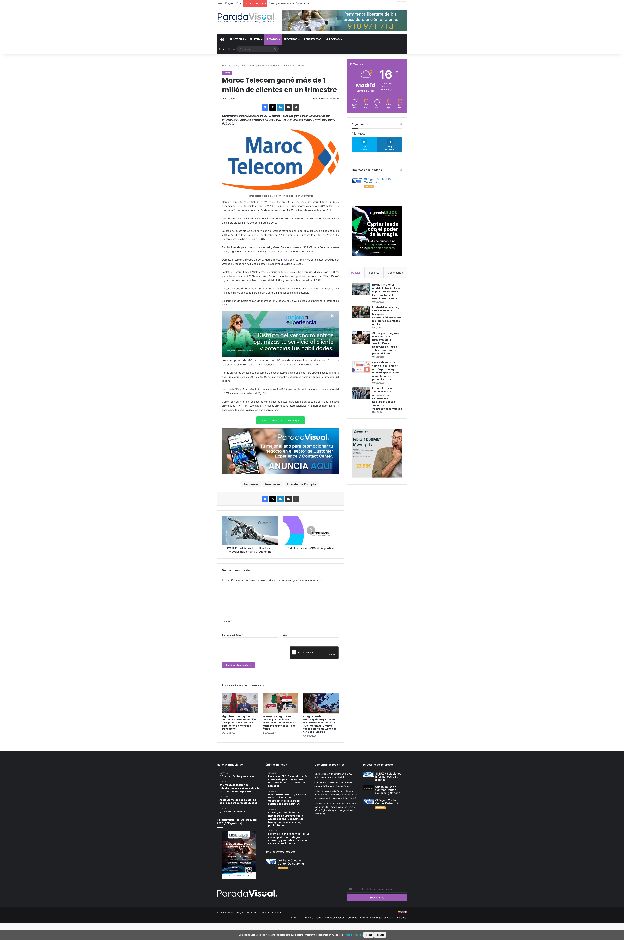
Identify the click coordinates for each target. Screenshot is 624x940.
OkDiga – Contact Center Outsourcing (380, 181)
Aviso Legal (376, 917)
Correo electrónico (232, 635)
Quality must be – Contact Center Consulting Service (387, 789)
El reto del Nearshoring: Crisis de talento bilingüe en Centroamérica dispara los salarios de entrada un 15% (386, 316)
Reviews (334, 39)
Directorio (308, 917)
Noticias (238, 39)
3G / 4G (240, 218)
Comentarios (395, 272)
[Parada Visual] (247, 18)
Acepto (368, 934)
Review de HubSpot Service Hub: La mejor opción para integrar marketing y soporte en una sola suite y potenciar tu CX (386, 371)
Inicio (227, 65)
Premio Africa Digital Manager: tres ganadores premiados (334, 810)
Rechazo (380, 934)
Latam (256, 39)
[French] (405, 912)
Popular (355, 272)
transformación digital (302, 484)
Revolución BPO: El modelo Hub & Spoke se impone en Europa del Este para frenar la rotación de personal (386, 291)
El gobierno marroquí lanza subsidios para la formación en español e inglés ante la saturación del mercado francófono (239, 722)
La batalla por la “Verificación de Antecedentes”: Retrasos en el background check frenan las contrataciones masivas (387, 398)
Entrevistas (313, 39)
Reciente (374, 272)
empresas (251, 484)
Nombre (227, 621)
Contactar (389, 917)
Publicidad (401, 917)
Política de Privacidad (357, 917)
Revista (319, 917)
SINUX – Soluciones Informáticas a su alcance (388, 776)
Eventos (291, 39)
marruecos (273, 484)
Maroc (273, 39)
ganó (286, 259)
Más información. (354, 934)
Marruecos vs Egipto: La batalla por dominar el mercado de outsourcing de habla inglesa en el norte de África (279, 722)
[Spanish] (399, 912)
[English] (402, 912)
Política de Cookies (334, 917)
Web (285, 635)
